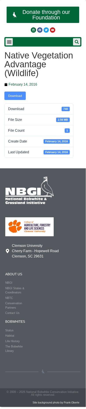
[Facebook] (39, 30)
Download (15, 96)
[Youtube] (52, 30)
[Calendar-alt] (33, 30)
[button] (9, 41)
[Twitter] (46, 30)
